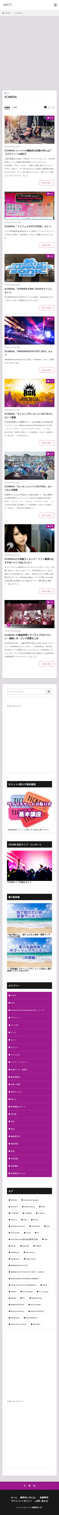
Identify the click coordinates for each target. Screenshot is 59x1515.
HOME (7, 13)
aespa (28, 1233)
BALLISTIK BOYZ (37, 1311)
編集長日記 (15, 1136)
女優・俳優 (15, 1084)
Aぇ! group (43, 1291)
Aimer (13, 1246)
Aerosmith (15, 1233)
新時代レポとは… (28, 1497)
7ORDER (28, 1213)
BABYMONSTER (17, 1304)
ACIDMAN (36, 1226)
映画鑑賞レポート (18, 1106)
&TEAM (14, 1200)
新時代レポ (37, 1507)
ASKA (45, 1285)
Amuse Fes (30, 1252)
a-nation (41, 1213)
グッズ (13, 1032)
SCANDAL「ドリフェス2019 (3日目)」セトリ (28, 226)
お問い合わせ (41, 1501)
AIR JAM (25, 1246)
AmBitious (15, 1252)
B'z (24, 1298)
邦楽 (51, 118)
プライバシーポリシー (21, 1501)
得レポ (13, 1099)
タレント (14, 1047)
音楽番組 (14, 1166)
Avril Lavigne (28, 1291)
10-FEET (14, 1207)
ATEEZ (13, 1291)
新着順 (7, 107)
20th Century (29, 1207)
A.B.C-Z (14, 1220)
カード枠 (14, 1025)
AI (38, 1233)
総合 (13, 1129)
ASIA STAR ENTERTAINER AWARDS (24, 1278)
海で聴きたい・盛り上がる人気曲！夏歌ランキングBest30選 (28, 935)
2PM (43, 1207)
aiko (46, 1239)
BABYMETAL (36, 1298)
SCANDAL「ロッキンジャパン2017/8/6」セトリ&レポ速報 (28, 488)
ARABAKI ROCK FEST (19, 1265)
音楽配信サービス (18, 1173)
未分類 (13, 1114)
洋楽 (13, 1121)
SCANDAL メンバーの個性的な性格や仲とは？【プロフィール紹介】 (28, 152)
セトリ (13, 1040)
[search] (49, 692)
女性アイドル (16, 1092)
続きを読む (46, 183)
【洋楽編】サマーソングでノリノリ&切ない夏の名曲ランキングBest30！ (29, 969)
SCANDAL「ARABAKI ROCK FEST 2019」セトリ (29, 353)
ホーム (14, 1497)
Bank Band (15, 1318)
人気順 (14, 107)
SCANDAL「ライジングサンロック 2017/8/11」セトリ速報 (29, 415)
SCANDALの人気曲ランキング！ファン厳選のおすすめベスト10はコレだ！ (29, 561)
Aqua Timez (31, 1259)
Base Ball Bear (32, 1318)
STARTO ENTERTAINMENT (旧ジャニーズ (27, 1010)
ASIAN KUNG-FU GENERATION (23, 1285)
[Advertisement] (29, 54)
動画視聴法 (15, 1077)
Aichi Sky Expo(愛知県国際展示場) (24, 1239)
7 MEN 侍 (14, 1213)
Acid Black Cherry (18, 1226)
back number (36, 1304)
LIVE (51, 193)
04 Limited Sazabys (31, 1200)
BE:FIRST (36, 1324)
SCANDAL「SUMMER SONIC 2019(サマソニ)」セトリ (29, 290)
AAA (25, 1220)
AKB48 (38, 1246)
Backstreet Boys (17, 1311)
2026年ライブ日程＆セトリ (19, 882)
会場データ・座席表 (19, 1069)
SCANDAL (19, 13)
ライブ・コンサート (19, 1062)
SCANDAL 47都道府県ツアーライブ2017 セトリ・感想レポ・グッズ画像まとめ (28, 636)
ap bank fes (15, 1259)
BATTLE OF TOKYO (19, 1324)
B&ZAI (13, 1298)
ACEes (36, 1220)
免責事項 (44, 1497)
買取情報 (14, 1144)
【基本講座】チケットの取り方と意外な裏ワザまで (28, 830)
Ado (48, 1226)
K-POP (13, 995)
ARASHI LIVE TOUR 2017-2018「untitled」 (28, 1272)
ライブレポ (15, 1055)
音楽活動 (14, 1158)
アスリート (15, 1018)
